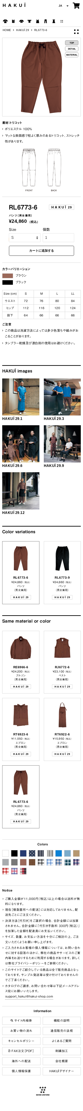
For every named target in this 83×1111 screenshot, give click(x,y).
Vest (13, 21)
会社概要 (61, 1061)
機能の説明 (62, 1020)
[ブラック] (7, 282)
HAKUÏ (15, 5)
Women (53, 21)
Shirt (21, 21)
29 (61, 207)
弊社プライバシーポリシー (26, 963)
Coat (5, 21)
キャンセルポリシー (21, 1040)
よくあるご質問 (62, 1040)
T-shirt (29, 21)
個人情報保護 (21, 1071)
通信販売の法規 (61, 1030)
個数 (46, 229)
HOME (7, 30)
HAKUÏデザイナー (61, 1071)
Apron (37, 21)
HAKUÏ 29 (22, 30)
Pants (45, 21)
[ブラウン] (7, 275)
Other (61, 21)
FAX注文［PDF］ (22, 1050)
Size (12, 229)
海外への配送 (21, 1061)
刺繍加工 (61, 1050)
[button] (63, 6)
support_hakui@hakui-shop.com (29, 996)
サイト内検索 (22, 1020)
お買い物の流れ (21, 1030)
